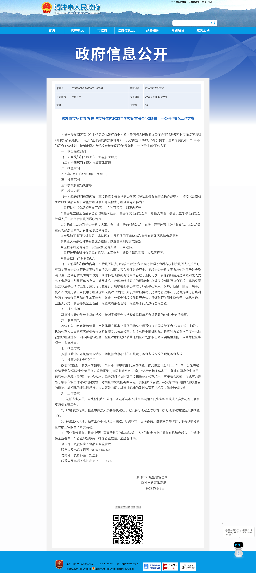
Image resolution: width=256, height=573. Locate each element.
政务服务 (152, 30)
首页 (52, 30)
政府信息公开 (127, 30)
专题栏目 (177, 30)
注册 (204, 2)
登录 (210, 2)
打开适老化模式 (179, 2)
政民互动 (203, 30)
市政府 (102, 30)
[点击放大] (128, 530)
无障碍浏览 (194, 2)
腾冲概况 (77, 30)
